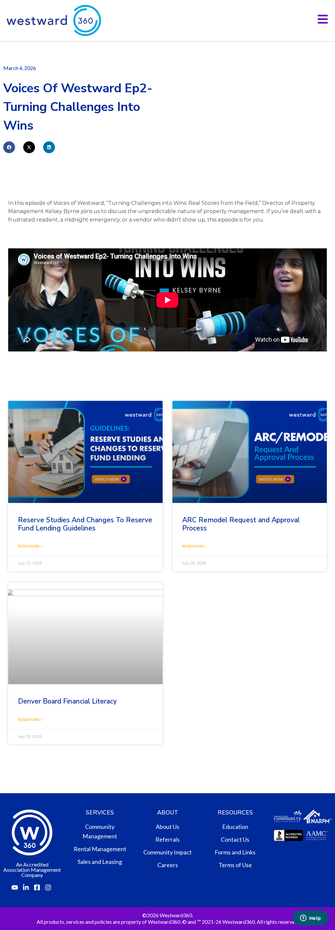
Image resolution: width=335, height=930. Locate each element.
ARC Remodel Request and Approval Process (241, 524)
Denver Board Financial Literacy (67, 701)
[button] (9, 147)
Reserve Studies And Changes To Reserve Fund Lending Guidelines (85, 524)
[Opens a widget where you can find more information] (310, 918)
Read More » (30, 546)
